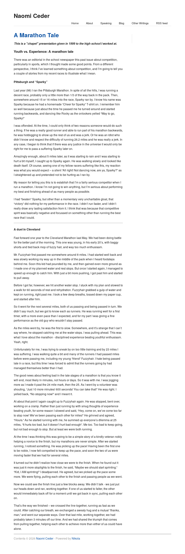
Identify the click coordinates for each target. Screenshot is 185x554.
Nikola (76, 538)
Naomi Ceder (44, 538)
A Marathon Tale (36, 35)
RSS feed (161, 23)
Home (75, 23)
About (89, 23)
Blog (121, 23)
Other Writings (140, 23)
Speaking (105, 23)
